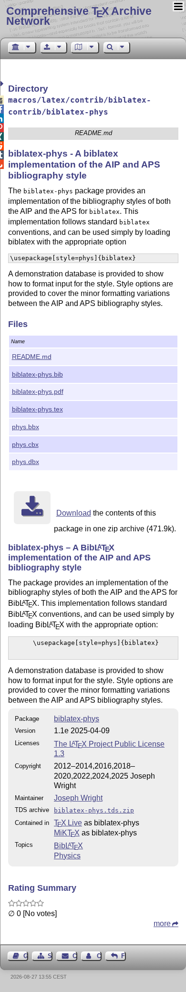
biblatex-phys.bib (37, 374)
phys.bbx (25, 427)
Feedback (123, 956)
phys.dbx (25, 461)
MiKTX (67, 833)
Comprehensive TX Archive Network (79, 16)
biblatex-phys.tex (37, 409)
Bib (68, 846)
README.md (32, 356)
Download (73, 513)
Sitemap (50, 956)
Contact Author (99, 956)
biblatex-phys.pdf (37, 391)
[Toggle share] (3, 83)
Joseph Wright (78, 798)
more (162, 923)
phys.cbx (25, 444)
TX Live (68, 823)
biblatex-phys (76, 719)
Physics (67, 856)
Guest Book (25, 956)
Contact (74, 956)
